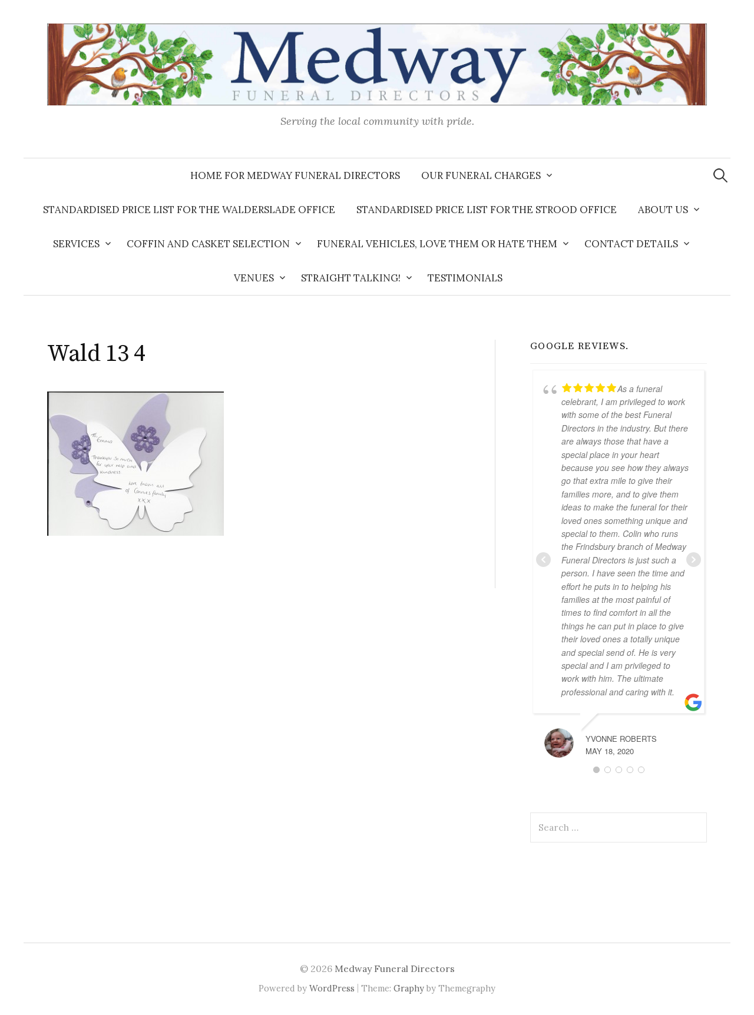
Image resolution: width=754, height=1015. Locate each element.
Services (76, 243)
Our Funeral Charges (481, 175)
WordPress (332, 988)
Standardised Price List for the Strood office (486, 209)
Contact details (631, 243)
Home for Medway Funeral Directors (295, 175)
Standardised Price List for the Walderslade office (189, 209)
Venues (254, 277)
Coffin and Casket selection (208, 243)
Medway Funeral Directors (395, 968)
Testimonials (465, 277)
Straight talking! (351, 277)
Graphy (408, 988)
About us (663, 209)
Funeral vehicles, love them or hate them (437, 243)
